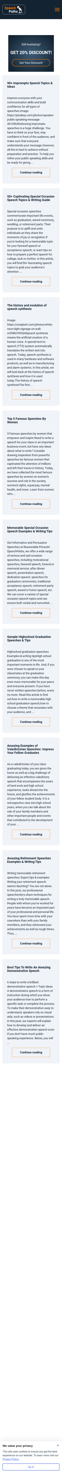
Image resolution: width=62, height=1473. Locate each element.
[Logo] (13, 9)
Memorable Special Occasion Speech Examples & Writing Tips (29, 529)
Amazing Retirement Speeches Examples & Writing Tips (29, 860)
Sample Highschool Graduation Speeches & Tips (29, 638)
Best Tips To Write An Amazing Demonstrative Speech (28, 969)
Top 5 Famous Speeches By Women (26, 420)
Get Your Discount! (31, 62)
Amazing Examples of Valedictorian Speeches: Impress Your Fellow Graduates (30, 749)
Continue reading (31, 172)
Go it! (31, 1467)
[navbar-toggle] (57, 9)
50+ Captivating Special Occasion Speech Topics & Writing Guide (30, 198)
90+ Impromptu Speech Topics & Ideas (30, 84)
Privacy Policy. (11, 1459)
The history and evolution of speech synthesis (27, 307)
